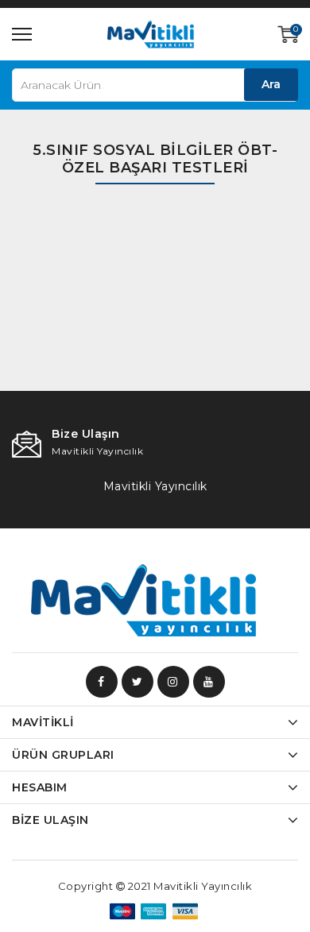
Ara (271, 84)
